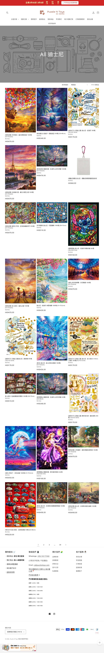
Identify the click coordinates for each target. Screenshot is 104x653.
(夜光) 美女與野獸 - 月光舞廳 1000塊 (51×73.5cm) (79, 283)
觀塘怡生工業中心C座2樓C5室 (39, 570)
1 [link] (38, 545)
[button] (7, 12)
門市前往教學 (33, 575)
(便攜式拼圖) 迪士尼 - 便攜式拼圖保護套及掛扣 (82, 178)
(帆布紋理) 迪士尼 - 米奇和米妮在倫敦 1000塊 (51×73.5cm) (82, 507)
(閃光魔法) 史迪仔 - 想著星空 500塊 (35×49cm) (51, 133)
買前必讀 (79, 557)
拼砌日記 (55, 564)
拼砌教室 (55, 560)
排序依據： (65, 85)
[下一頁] (65, 545)
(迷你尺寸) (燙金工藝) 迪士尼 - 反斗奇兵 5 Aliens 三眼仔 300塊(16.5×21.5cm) (83, 359)
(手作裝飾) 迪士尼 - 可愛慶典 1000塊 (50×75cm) (51, 225)
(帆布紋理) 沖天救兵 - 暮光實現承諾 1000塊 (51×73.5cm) (18, 136)
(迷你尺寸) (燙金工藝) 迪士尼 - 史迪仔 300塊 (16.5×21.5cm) (81, 131)
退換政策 (79, 567)
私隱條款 (55, 571)
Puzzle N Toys (14, 639)
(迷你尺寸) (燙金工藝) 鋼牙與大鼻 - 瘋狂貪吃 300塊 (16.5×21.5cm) (83, 416)
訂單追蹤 (79, 564)
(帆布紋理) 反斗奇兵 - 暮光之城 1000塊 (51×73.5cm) (17, 307)
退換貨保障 (11, 572)
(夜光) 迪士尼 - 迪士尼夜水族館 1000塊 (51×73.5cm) (49, 364)
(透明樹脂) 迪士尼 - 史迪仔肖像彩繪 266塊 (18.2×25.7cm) (81, 249)
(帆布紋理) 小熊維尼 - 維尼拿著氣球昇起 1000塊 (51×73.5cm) (83, 451)
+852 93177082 (43, 556)
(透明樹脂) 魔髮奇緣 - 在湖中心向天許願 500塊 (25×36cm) (51, 398)
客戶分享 (55, 567)
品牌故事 (55, 557)
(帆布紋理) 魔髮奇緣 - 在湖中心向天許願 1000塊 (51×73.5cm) (51, 170)
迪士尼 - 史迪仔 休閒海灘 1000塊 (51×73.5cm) (51, 305)
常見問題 (79, 560)
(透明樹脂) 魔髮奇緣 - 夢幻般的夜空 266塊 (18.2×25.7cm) (50, 473)
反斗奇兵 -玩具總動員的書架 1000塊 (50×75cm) (19, 396)
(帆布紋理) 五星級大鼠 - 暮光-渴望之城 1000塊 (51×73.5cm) (19, 193)
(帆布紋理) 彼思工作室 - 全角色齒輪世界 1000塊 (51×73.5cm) (20, 227)
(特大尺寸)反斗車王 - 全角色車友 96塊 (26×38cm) (20, 530)
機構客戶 (79, 571)
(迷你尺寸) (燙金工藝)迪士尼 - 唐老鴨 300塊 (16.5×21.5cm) (18, 359)
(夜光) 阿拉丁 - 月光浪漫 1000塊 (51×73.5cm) (19, 473)
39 (60, 545)
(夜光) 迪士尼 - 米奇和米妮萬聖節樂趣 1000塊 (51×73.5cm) (51, 507)
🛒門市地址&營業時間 (69, 3)
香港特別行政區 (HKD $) (14, 632)
